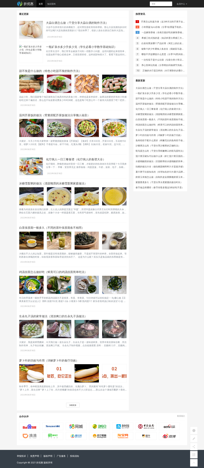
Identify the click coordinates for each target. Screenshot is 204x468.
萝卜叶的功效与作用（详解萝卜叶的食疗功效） (49, 360)
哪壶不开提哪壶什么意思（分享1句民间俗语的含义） (167, 54)
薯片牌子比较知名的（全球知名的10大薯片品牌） (160, 171)
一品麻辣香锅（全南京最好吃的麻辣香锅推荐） (165, 32)
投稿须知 (74, 456)
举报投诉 (21, 456)
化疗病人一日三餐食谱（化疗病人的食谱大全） (76, 159)
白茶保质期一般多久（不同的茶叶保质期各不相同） (51, 227)
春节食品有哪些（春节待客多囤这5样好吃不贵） (160, 187)
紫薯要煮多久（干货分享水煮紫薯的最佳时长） (159, 182)
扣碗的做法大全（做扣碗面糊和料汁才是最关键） (160, 166)
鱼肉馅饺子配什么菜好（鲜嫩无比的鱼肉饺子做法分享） (164, 140)
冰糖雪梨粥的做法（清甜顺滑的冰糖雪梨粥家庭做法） (53, 183)
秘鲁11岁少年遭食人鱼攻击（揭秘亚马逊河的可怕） (167, 48)
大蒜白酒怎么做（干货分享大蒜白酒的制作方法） (77, 23)
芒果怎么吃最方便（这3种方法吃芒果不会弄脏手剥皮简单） (171, 21)
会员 (181, 4)
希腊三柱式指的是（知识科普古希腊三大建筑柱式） (167, 37)
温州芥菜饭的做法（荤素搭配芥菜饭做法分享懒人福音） (54, 115)
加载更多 (72, 405)
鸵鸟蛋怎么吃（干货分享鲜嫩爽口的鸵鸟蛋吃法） (160, 150)
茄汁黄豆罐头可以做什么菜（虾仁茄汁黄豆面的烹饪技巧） (165, 156)
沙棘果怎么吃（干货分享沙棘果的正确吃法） (158, 145)
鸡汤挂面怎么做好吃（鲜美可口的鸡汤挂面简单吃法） (53, 272)
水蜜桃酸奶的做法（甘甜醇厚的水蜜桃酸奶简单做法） (162, 161)
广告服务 (61, 456)
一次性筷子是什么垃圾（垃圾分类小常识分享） (164, 59)
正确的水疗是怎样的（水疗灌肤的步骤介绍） (164, 70)
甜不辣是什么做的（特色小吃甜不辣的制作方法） (50, 71)
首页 (41, 4)
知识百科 (51, 4)
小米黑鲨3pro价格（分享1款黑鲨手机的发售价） (165, 27)
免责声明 (34, 456)
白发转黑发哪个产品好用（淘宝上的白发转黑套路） (167, 43)
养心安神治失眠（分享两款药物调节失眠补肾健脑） (167, 65)
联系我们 (181, 416)
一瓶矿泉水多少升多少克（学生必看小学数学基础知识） (81, 47)
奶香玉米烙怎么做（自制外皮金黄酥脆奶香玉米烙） (161, 177)
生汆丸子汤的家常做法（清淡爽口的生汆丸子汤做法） (53, 316)
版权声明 (47, 456)
